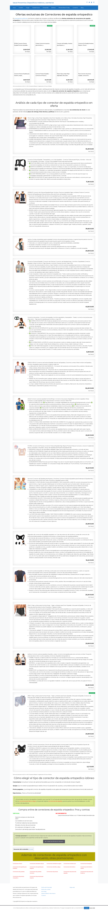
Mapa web (72, 887)
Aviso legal (43, 891)
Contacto (75, 7)
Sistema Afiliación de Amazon (48, 893)
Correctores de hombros (69, 866)
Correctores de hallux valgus (53, 866)
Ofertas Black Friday (64, 7)
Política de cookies (45, 889)
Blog (82, 7)
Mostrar (31, 849)
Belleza (53, 7)
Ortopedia (45, 7)
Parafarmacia (36, 7)
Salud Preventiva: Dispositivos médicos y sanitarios (33, 3)
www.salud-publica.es (21, 18)
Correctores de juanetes (18, 871)
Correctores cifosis (17, 863)
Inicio (14, 7)
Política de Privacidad (46, 887)
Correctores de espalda (86, 863)
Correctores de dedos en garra (54, 863)
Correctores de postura (52, 871)
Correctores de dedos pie (70, 863)
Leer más (92, 908)
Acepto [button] (86, 908)
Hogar (27, 7)
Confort (21, 7)
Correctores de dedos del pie (37, 863)
